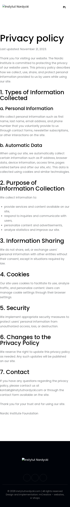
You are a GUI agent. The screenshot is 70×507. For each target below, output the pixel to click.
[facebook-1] (27, 477)
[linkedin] (43, 477)
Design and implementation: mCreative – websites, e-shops (35, 496)
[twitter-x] (35, 477)
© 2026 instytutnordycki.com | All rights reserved (35, 491)
